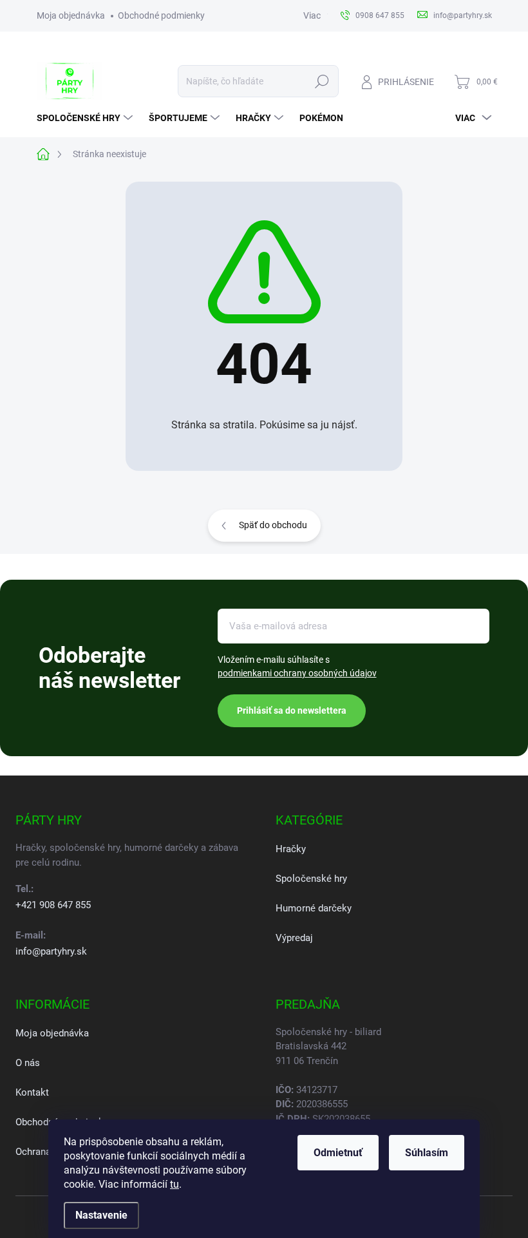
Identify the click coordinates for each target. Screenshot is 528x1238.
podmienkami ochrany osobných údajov (297, 673)
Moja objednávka (71, 15)
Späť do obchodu (273, 525)
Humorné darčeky (314, 908)
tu (174, 1184)
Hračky (291, 849)
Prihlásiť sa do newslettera (291, 710)
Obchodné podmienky (161, 15)
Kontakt (32, 1092)
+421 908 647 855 (53, 905)
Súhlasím (426, 1153)
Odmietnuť (338, 1153)
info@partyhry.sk (51, 951)
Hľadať (321, 81)
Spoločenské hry (311, 878)
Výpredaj (294, 938)
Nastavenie (101, 1215)
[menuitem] (86, 118)
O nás (27, 1063)
